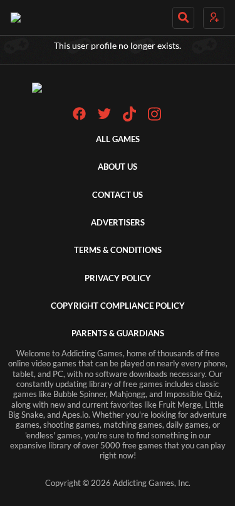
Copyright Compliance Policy (118, 306)
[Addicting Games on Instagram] (154, 118)
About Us (117, 167)
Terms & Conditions (118, 250)
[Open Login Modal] (213, 18)
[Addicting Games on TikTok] (129, 118)
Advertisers (118, 222)
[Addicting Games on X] (104, 117)
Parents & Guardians (117, 333)
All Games (118, 139)
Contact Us (117, 195)
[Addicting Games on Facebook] (79, 117)
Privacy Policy (118, 278)
